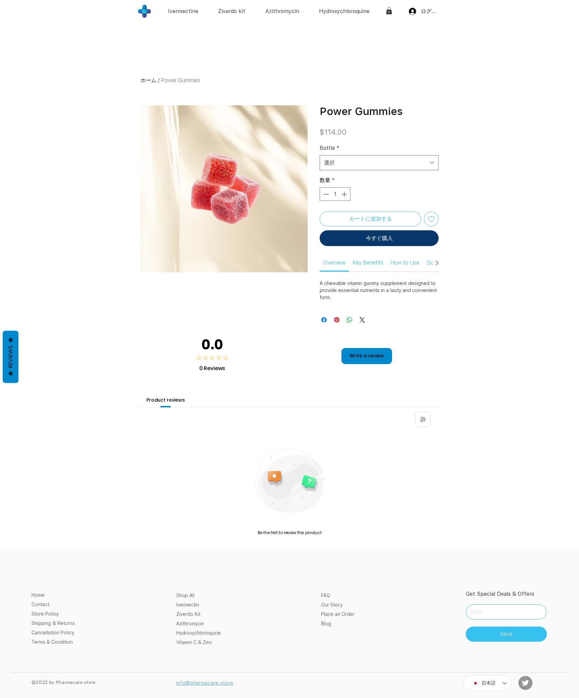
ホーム (148, 80)
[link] (389, 10)
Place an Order (338, 614)
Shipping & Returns (53, 623)
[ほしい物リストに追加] (431, 219)
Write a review (366, 355)
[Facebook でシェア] (324, 320)
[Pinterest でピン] (337, 320)
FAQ (325, 595)
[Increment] (344, 194)
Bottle (329, 148)
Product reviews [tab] (165, 400)
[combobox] (379, 162)
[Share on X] (362, 320)
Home (38, 595)
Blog (326, 623)
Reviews (10, 357)
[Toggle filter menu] (423, 419)
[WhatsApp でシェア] (349, 320)
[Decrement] (325, 194)
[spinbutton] (335, 194)
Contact (40, 604)
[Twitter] (525, 683)
